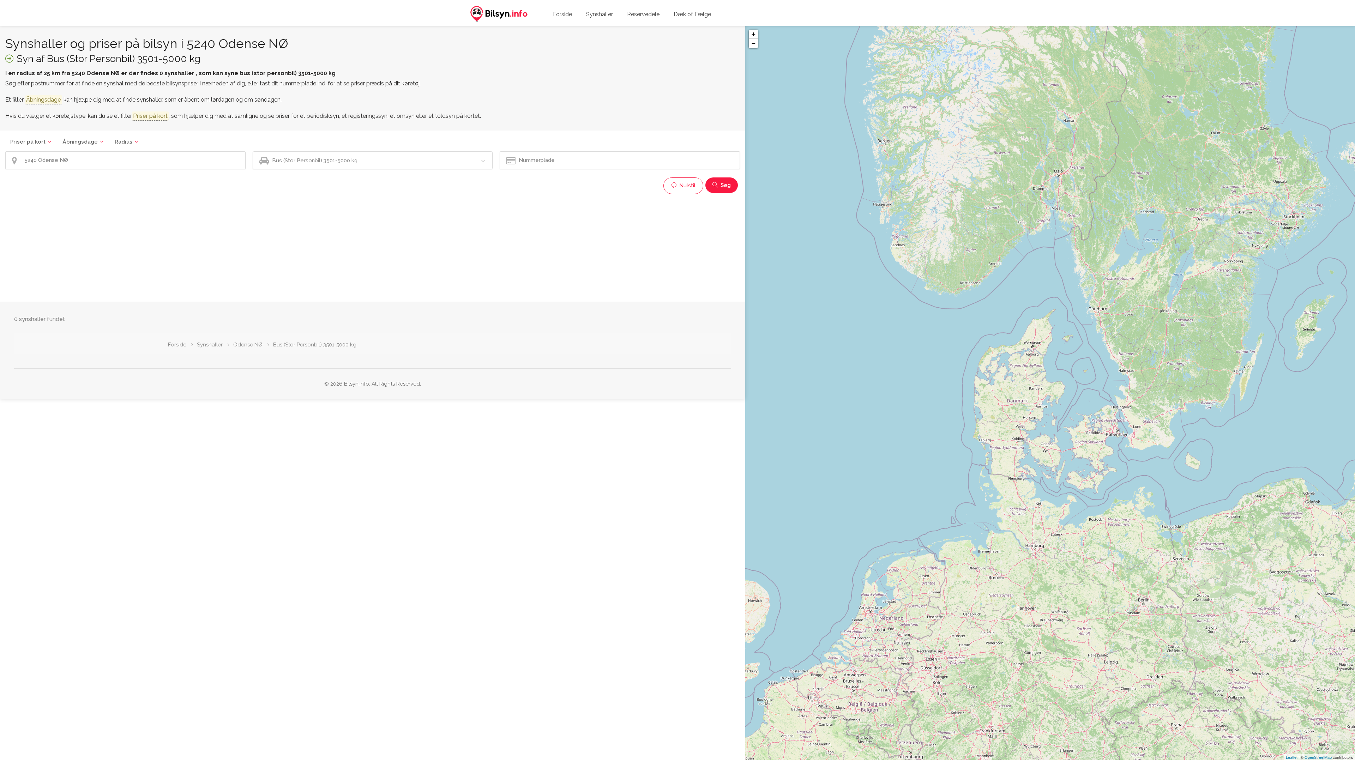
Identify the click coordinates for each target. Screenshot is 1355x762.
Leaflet (1291, 757)
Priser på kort (28, 142)
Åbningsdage (80, 142)
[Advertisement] (217, 247)
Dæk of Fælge (692, 14)
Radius (123, 142)
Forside (562, 14)
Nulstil (686, 185)
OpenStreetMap (1318, 757)
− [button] (753, 43)
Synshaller (599, 14)
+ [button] (753, 34)
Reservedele (643, 14)
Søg (725, 185)
